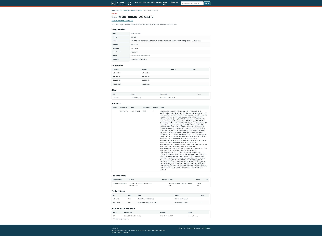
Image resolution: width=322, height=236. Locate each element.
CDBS (153, 2)
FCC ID (180, 228)
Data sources (196, 228)
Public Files (165, 3)
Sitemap (208, 228)
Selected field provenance (120, 219)
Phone (189, 228)
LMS (148, 2)
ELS (136, 2)
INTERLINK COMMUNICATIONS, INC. (133, 10)
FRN (185, 228)
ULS (140, 2)
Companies (174, 2)
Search (207, 3)
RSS (203, 228)
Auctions (159, 2)
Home (113, 10)
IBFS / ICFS (129, 3)
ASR (144, 2)
